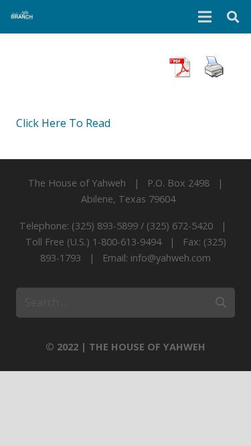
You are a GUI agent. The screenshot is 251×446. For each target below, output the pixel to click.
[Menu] (204, 16)
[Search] (233, 16)
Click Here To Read (63, 123)
